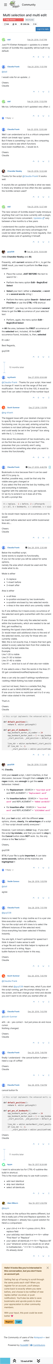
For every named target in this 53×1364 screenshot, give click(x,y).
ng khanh (11, 377)
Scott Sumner (13, 407)
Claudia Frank (13, 67)
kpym (9, 1164)
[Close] (47, 1268)
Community (29, 4)
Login (18, 1322)
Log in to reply (43, 29)
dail (8, 40)
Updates (37, 218)
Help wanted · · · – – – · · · (14, 20)
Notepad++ (39, 1337)
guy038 (10, 252)
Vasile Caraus (13, 881)
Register (9, 1322)
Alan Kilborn (12, 1203)
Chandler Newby (14, 171)
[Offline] (4, 39)
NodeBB (24, 1345)
